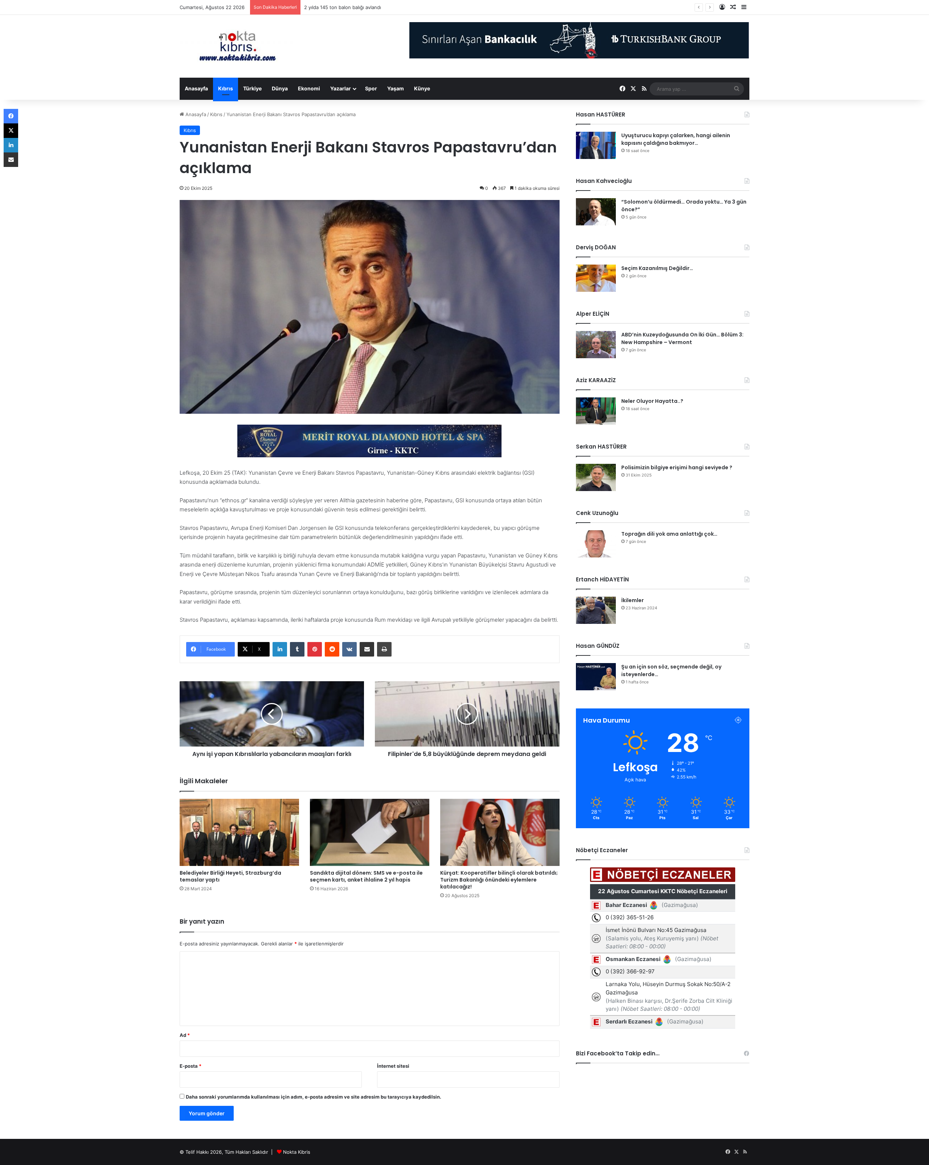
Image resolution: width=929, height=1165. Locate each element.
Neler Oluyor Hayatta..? (652, 401)
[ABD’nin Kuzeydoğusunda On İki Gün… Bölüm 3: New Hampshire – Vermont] (596, 344)
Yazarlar (340, 88)
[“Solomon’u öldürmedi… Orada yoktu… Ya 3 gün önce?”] (596, 211)
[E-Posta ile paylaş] (367, 649)
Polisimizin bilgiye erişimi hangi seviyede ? (676, 467)
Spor (371, 88)
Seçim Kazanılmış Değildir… (657, 268)
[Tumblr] (297, 649)
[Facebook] (11, 116)
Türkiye (252, 88)
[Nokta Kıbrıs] (238, 46)
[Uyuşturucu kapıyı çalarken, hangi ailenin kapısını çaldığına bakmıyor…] (596, 145)
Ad (185, 1035)
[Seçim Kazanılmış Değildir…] (596, 278)
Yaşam (395, 88)
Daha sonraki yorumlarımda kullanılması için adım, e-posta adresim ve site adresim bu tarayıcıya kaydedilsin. (313, 1097)
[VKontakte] (349, 649)
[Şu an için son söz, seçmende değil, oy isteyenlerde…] (596, 676)
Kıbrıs (225, 88)
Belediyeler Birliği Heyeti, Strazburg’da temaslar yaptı (230, 876)
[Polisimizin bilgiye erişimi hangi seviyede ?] (596, 477)
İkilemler (632, 600)
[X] (11, 130)
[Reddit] (332, 649)
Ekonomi (309, 88)
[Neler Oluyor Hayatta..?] (596, 411)
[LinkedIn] (280, 649)
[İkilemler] (596, 610)
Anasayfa (196, 88)
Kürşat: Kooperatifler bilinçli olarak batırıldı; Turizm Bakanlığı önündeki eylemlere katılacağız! (499, 879)
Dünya (280, 88)
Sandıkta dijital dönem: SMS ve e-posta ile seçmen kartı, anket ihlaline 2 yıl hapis (366, 876)
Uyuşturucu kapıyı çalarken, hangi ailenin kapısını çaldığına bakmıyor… (675, 139)
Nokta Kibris (296, 1152)
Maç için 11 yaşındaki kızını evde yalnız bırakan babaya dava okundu (380, 7)
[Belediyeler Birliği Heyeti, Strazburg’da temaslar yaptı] (239, 832)
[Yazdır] (384, 649)
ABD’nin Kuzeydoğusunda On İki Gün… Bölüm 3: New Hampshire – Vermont (682, 338)
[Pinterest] (314, 649)
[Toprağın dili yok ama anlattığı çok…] (596, 543)
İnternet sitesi (393, 1066)
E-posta (190, 1066)
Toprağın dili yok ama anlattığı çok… (669, 533)
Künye (422, 88)
